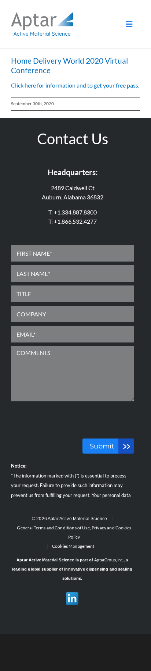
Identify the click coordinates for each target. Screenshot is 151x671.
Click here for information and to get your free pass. (75, 85)
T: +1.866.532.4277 (72, 221)
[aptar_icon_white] (42, 15)
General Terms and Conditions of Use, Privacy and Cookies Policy (74, 532)
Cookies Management (73, 546)
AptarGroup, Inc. (108, 559)
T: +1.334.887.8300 (72, 212)
